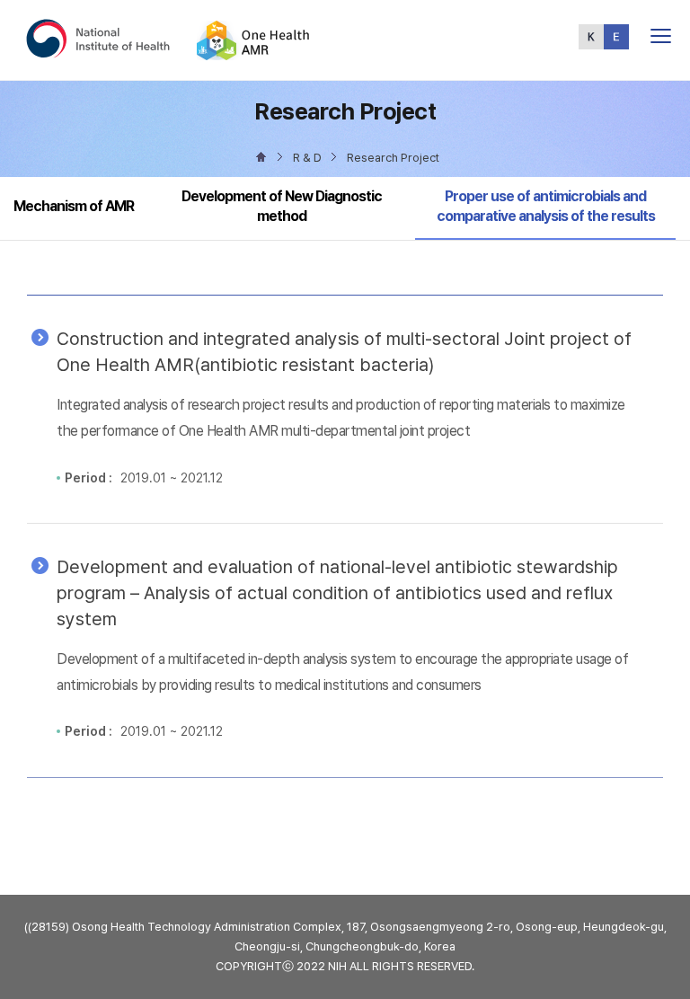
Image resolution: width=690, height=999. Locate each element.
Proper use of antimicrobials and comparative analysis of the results (546, 206)
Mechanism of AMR (73, 206)
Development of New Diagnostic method (281, 206)
